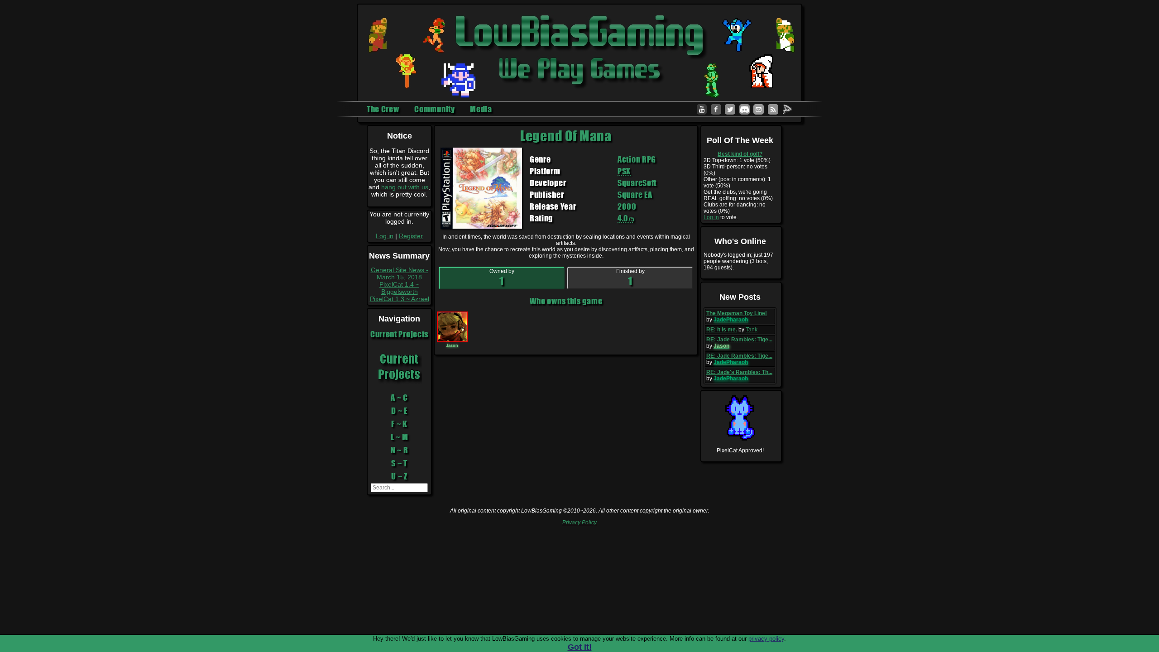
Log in (384, 236)
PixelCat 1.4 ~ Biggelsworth (399, 288)
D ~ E (399, 411)
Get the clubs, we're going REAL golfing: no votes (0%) (738, 195)
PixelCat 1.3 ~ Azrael (399, 298)
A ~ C (399, 398)
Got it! (580, 647)
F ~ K (399, 424)
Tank (751, 329)
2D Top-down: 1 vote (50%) (737, 160)
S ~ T (399, 463)
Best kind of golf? (740, 154)
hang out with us (404, 187)
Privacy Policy (579, 522)
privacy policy (766, 638)
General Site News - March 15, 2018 (399, 273)
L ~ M (399, 437)
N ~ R (399, 450)
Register (411, 236)
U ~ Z (399, 476)
